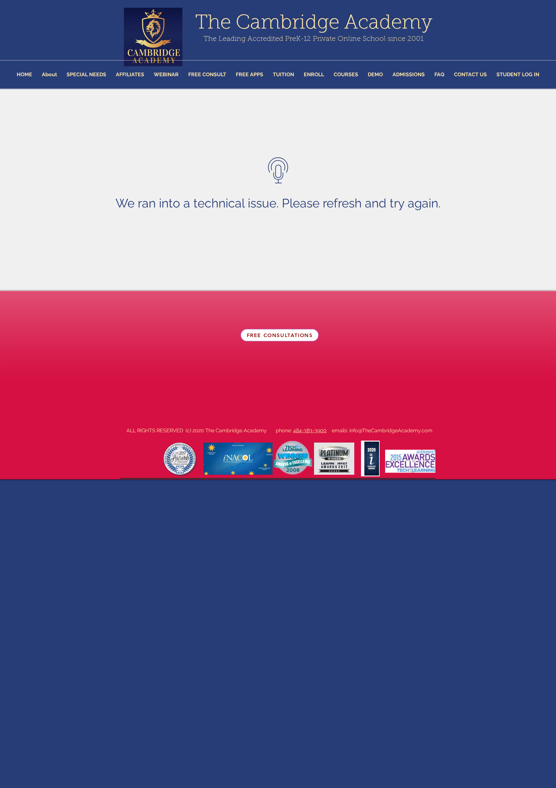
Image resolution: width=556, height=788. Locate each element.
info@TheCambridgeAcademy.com (390, 430)
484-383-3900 (310, 430)
